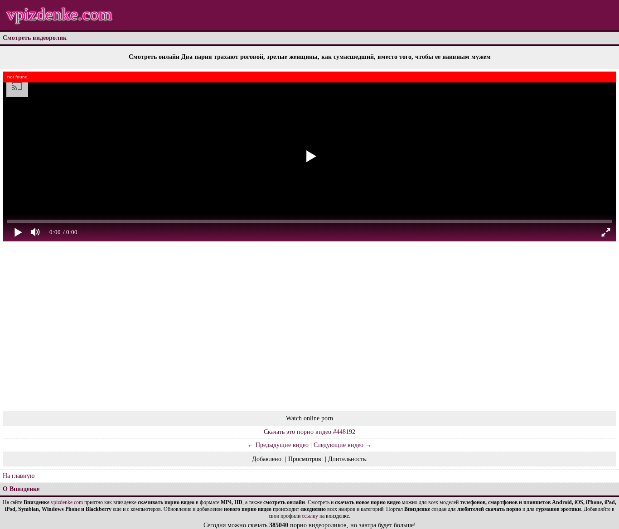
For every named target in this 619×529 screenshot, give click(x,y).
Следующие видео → (343, 445)
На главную (18, 475)
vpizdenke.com (59, 14)
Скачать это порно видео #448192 (309, 431)
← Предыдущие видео (278, 445)
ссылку (310, 516)
